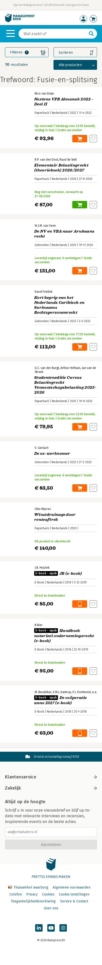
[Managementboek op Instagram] (63, 928)
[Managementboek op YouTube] (51, 928)
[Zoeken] (91, 34)
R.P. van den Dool (46, 159)
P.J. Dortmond (82, 692)
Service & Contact (74, 901)
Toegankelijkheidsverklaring (33, 901)
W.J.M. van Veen (45, 225)
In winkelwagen (79, 138)
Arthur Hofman (70, 368)
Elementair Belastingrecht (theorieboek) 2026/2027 (61, 168)
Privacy (32, 894)
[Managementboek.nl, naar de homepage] (20, 21)
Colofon (15, 894)
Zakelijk (13, 788)
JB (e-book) (58, 573)
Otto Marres (43, 509)
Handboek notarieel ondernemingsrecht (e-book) (64, 635)
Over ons (51, 908)
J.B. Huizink (42, 567)
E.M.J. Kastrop (62, 692)
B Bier (39, 625)
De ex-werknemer (52, 453)
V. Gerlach (42, 448)
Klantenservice (20, 777)
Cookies (48, 894)
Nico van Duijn (44, 93)
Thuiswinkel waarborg (30, 887)
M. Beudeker (43, 692)
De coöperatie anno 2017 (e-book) (60, 700)
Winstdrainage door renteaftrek (55, 517)
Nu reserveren (79, 204)
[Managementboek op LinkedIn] (39, 928)
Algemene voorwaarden (71, 887)
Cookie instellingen (74, 894)
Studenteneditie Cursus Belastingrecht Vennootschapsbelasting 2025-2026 (65, 385)
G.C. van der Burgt (47, 368)
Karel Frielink (43, 291)
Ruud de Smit (68, 159)
